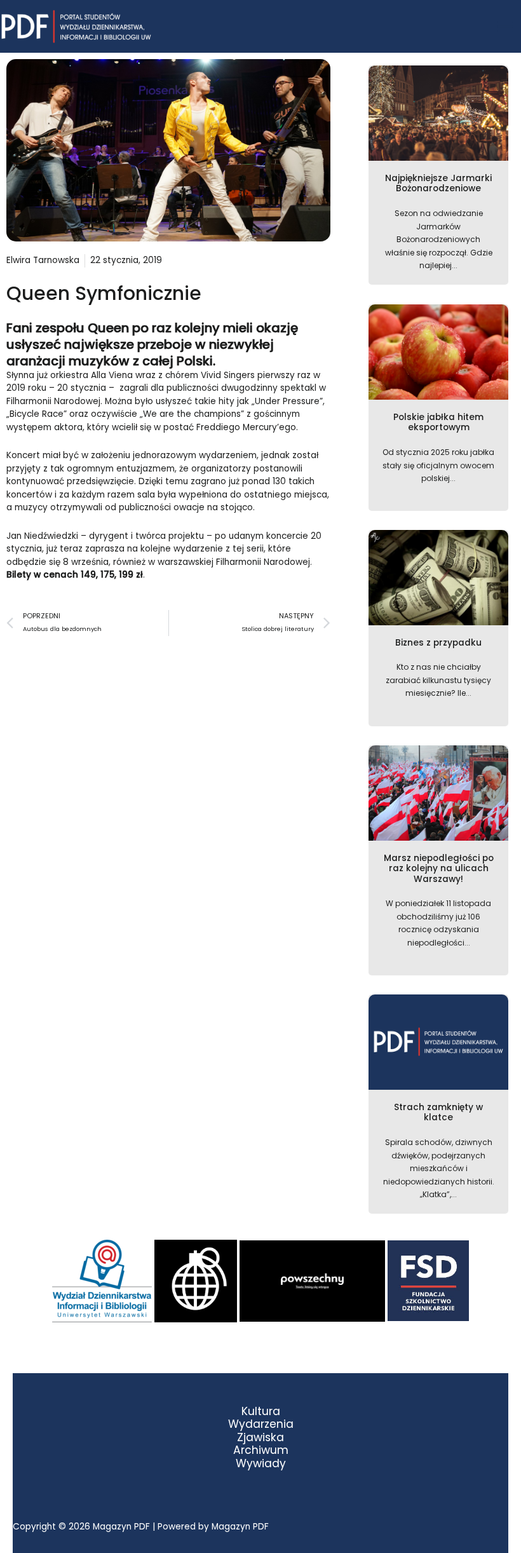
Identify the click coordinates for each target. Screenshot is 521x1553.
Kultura (260, 1411)
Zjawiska (260, 1437)
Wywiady (261, 1463)
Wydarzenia (261, 1424)
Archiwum (260, 1450)
